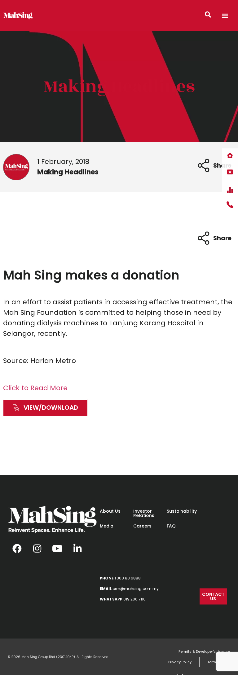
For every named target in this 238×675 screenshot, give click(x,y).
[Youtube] (57, 548)
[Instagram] (37, 548)
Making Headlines (119, 86)
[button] (225, 16)
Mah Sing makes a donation (91, 275)
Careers (142, 526)
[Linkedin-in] (77, 548)
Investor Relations (143, 513)
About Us (110, 511)
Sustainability (182, 511)
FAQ (171, 526)
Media (106, 526)
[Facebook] (17, 548)
